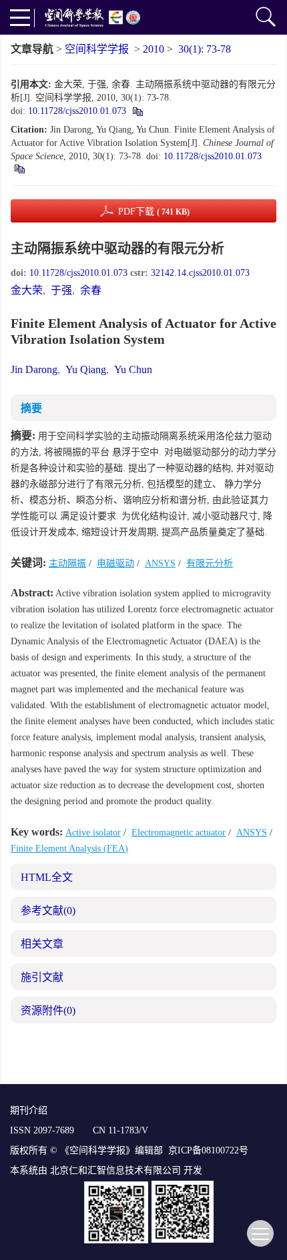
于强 (61, 290)
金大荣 (27, 290)
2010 (153, 49)
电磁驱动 (115, 563)
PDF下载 (154, 212)
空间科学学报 (97, 49)
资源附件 (48, 1010)
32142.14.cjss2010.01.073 (200, 273)
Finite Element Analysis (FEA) (69, 849)
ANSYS (160, 563)
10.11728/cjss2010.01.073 (77, 111)
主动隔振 (67, 563)
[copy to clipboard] (19, 168)
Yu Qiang (85, 369)
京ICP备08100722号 (208, 1150)
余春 (90, 290)
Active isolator (93, 833)
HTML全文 (47, 877)
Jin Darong (34, 369)
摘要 (31, 408)
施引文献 (42, 977)
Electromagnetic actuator (178, 833)
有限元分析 (209, 563)
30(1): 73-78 (204, 49)
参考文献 (48, 910)
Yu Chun (133, 369)
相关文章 (42, 943)
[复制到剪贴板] (137, 111)
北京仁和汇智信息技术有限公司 (115, 1170)
